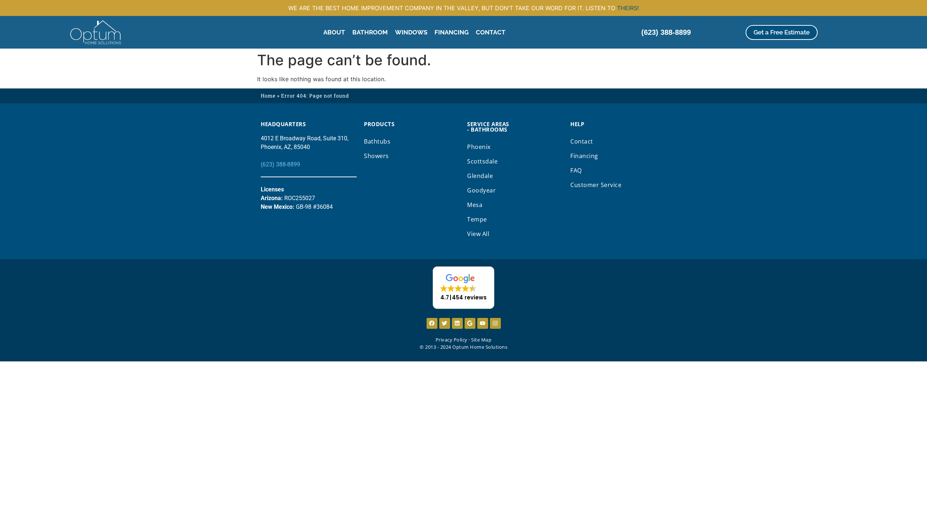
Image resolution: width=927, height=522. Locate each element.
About (334, 32)
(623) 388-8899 (280, 164)
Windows (411, 32)
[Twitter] (444, 323)
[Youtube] (482, 323)
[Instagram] (495, 323)
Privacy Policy (451, 339)
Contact (491, 32)
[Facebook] (432, 323)
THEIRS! (628, 8)
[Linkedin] (457, 323)
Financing (452, 32)
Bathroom (370, 32)
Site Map (481, 339)
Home (268, 95)
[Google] (470, 323)
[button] (463, 287)
